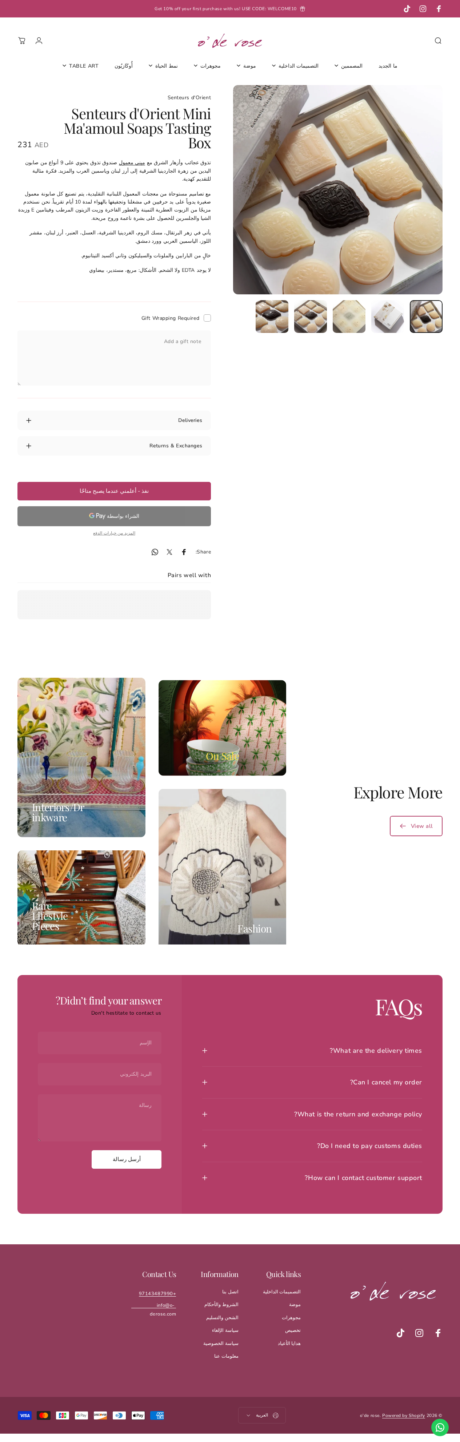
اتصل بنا (230, 1292)
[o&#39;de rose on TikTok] (400, 1333)
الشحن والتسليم (222, 1317)
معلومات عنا (226, 1356)
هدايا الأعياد (289, 1343)
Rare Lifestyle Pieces (50, 916)
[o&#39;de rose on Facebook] (438, 1333)
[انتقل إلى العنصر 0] (426, 316)
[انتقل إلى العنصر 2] (387, 316)
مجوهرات (291, 1317)
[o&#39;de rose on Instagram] (419, 1333)
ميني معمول (132, 162)
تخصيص (293, 1330)
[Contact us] (440, 1427)
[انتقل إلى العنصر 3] (349, 316)
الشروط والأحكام (221, 1304)
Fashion (254, 928)
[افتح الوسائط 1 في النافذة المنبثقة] (338, 189)
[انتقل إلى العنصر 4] (310, 316)
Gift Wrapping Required (170, 318)
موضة (295, 1304)
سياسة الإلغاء (225, 1330)
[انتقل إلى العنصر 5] (272, 316)
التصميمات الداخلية (282, 1292)
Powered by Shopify (403, 1415)
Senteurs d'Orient (189, 97)
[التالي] (252, 202)
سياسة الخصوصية (221, 1343)
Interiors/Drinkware (58, 811)
